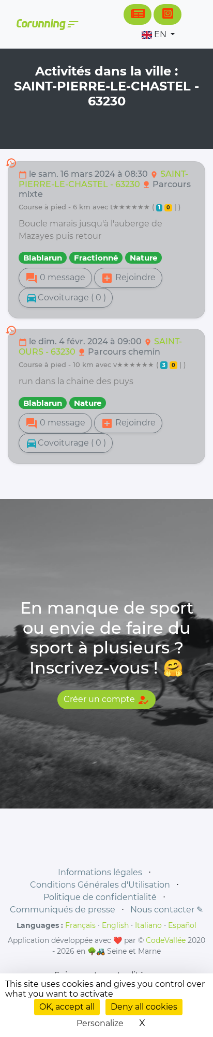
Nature (143, 258)
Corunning (47, 24)
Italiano (148, 925)
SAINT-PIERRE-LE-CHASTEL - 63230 (103, 179)
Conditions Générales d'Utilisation (100, 885)
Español (182, 925)
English (115, 925)
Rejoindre (128, 278)
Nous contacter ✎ (166, 909)
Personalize (100, 1023)
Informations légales (100, 872)
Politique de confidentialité (100, 897)
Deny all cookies (144, 1007)
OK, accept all (67, 1007)
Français (80, 925)
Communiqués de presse (62, 909)
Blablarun (42, 258)
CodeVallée (166, 940)
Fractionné (96, 258)
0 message (55, 278)
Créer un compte (106, 700)
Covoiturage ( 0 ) (65, 298)
